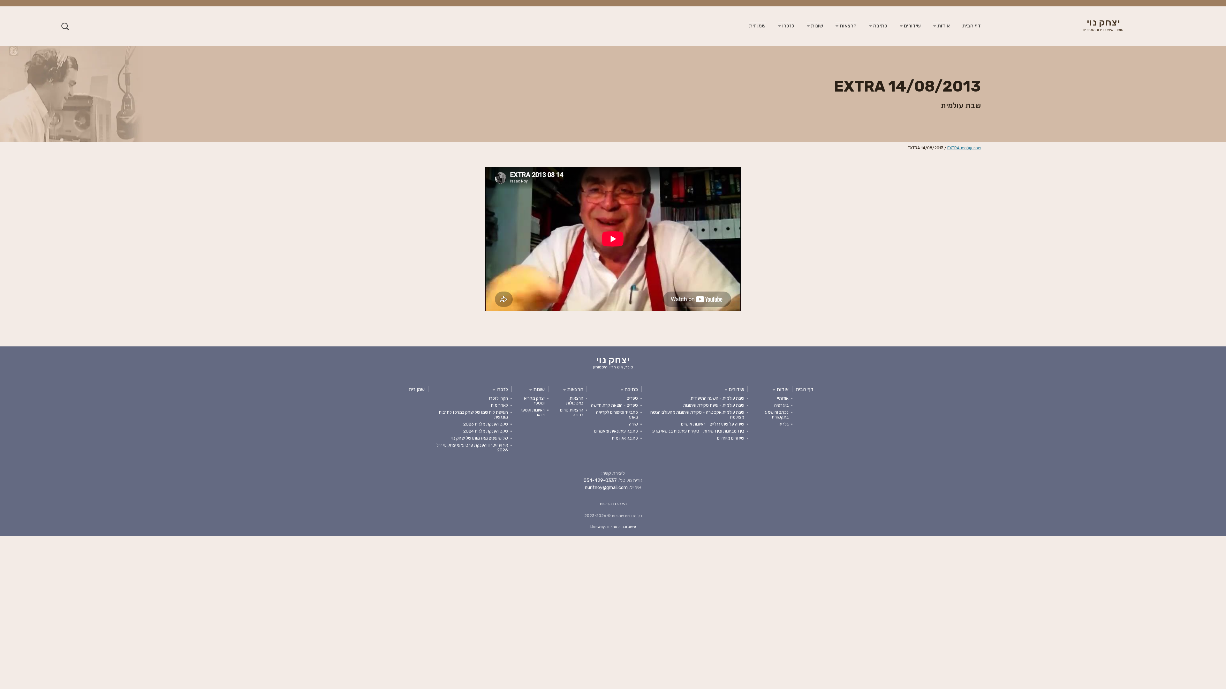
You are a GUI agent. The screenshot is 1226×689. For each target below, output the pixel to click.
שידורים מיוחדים (730, 438)
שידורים (912, 26)
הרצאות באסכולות (574, 400)
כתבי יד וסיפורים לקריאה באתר (617, 414)
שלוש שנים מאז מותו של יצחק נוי (479, 438)
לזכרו (787, 26)
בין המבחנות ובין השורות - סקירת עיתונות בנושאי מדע (698, 430)
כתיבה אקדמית (625, 438)
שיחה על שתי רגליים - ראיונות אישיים (712, 423)
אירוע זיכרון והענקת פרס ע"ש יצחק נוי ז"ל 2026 (472, 447)
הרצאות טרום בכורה (571, 412)
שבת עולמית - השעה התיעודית (717, 398)
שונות (816, 26)
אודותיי (783, 398)
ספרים (632, 398)
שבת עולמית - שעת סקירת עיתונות (713, 405)
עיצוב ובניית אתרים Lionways (613, 527)
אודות (943, 26)
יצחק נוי (1103, 25)
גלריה (784, 423)
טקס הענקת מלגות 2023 (485, 423)
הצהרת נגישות (613, 504)
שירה (633, 423)
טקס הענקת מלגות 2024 (485, 430)
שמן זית (757, 26)
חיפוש (65, 26)
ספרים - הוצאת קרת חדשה (614, 405)
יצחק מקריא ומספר (534, 400)
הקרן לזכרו (498, 398)
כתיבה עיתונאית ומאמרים (616, 430)
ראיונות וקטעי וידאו (533, 412)
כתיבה (879, 26)
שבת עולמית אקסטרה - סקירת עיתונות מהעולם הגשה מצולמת (697, 414)
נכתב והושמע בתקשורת (777, 414)
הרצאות (847, 26)
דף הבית (971, 26)
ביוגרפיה (781, 405)
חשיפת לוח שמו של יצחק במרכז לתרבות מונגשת (473, 414)
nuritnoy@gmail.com (606, 487)
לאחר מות (499, 405)
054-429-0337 (600, 480)
